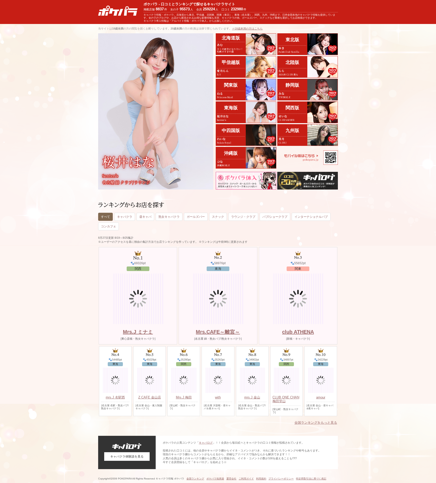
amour (320, 397)
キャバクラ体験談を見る (127, 456)
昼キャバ (145, 217)
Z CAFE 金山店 (149, 397)
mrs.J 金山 (252, 397)
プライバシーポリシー (281, 478)
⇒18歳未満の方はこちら (247, 28)
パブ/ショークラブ (274, 217)
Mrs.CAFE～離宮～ (218, 332)
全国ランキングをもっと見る (315, 422)
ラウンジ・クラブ (243, 217)
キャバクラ (124, 217)
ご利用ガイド (246, 478)
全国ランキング (195, 478)
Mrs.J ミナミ (138, 332)
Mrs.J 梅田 (184, 397)
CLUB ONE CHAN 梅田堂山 (285, 399)
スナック (218, 217)
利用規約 (261, 478)
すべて (105, 217)
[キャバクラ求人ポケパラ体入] (246, 181)
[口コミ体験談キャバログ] (307, 181)
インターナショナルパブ (311, 217)
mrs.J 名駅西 (115, 397)
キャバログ (206, 442)
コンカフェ (108, 226)
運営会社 (231, 478)
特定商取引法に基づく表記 (311, 478)
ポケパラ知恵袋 (215, 478)
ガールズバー (196, 217)
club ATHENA (298, 332)
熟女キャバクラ (169, 217)
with (218, 397)
